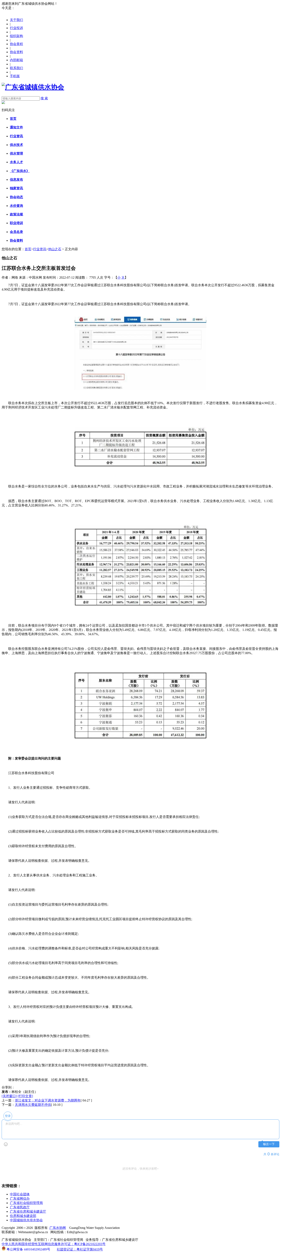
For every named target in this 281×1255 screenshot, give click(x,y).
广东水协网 (57, 1227)
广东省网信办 (20, 1198)
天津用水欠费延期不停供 (33, 1104)
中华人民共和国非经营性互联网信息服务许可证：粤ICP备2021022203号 (54, 1244)
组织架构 (16, 36)
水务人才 (16, 162)
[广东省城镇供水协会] (33, 87)
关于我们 (16, 20)
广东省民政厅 (20, 1207)
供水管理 (16, 153)
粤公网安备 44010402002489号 (28, 1249)
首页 (13, 118)
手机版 (15, 76)
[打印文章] (25, 1096)
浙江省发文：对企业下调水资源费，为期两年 (48, 1100)
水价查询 (16, 205)
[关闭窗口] (9, 1096)
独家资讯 (16, 188)
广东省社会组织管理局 (26, 1203)
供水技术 (16, 145)
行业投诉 (16, 28)
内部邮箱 (16, 60)
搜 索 (44, 98)
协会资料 (16, 52)
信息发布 (16, 179)
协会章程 (16, 44)
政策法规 (16, 214)
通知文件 (16, 127)
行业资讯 (16, 136)
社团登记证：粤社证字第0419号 (80, 1249)
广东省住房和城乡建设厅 (28, 1211)
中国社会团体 (20, 1194)
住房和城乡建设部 (23, 1216)
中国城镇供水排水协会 (26, 1220)
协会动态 (16, 197)
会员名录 (16, 232)
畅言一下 (269, 1144)
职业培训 (16, 223)
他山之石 (54, 249)
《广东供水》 (20, 171)
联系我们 (16, 68)
